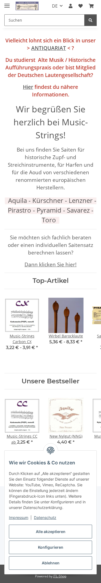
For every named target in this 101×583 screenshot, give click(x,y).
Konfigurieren (50, 547)
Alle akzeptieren (50, 531)
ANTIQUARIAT (48, 48)
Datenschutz (45, 517)
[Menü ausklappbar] (7, 3)
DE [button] (55, 6)
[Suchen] (90, 20)
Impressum (18, 517)
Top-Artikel (51, 280)
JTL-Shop (59, 576)
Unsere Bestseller (50, 381)
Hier (28, 86)
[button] (70, 6)
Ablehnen (51, 563)
